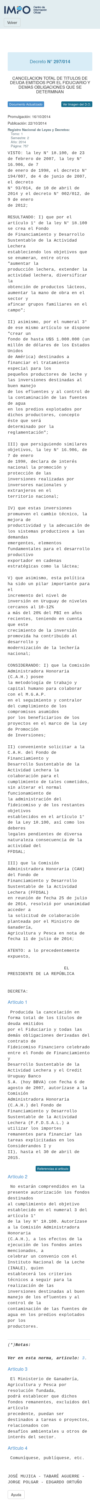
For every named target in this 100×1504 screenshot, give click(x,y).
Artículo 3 (17, 1368)
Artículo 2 (17, 1176)
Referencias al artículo (52, 1168)
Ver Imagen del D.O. (77, 104)
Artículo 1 (17, 1001)
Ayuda (16, 1494)
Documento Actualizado (26, 104)
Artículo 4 (17, 1447)
